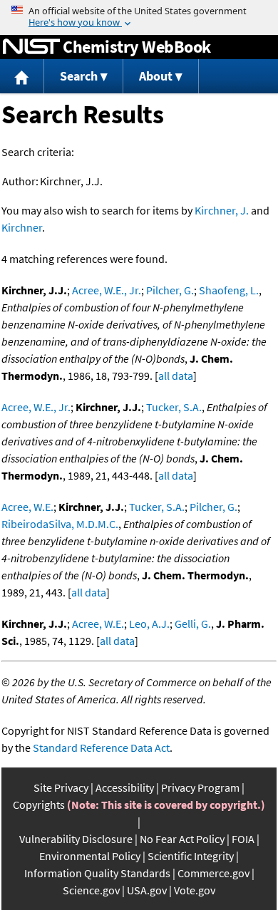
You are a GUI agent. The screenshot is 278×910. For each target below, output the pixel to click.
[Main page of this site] (22, 76)
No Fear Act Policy (182, 839)
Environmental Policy (89, 856)
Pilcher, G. (170, 290)
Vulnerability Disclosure (76, 839)
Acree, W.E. (27, 507)
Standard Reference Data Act (101, 747)
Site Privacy (61, 787)
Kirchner (21, 227)
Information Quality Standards (97, 873)
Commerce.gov (213, 873)
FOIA (243, 839)
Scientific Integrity (191, 856)
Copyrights (39, 804)
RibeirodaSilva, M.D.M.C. (59, 524)
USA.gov (147, 890)
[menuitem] (22, 76)
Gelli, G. (193, 623)
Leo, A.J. (149, 623)
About (156, 76)
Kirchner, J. (222, 210)
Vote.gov (194, 890)
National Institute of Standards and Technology (31, 47)
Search (79, 76)
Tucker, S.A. (174, 407)
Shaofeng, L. (229, 290)
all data (175, 375)
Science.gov (91, 890)
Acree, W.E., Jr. (106, 290)
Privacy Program (200, 787)
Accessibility (125, 787)
